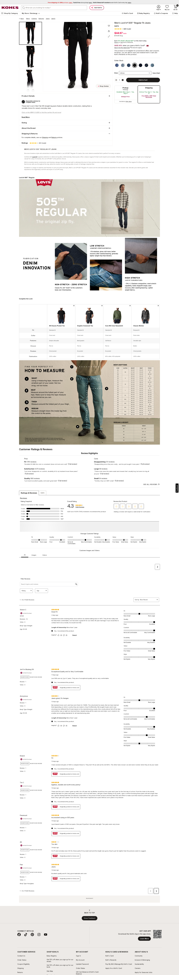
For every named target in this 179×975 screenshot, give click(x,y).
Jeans (48, 18)
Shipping (149, 88)
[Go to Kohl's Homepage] (10, 7)
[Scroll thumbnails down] (33, 90)
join (122, 42)
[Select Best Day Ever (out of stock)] (152, 65)
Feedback (177, 488)
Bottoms (41, 18)
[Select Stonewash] (116, 65)
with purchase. (60, 2)
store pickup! (82, 2)
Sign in (116, 42)
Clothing (34, 18)
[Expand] (109, 36)
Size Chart (156, 73)
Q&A (42, 493)
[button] (122, 29)
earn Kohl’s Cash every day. (112, 2)
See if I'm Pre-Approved (122, 47)
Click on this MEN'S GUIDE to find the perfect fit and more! (41, 112)
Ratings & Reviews (29, 493)
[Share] (109, 31)
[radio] (125, 94)
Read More (26, 117)
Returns (54, 137)
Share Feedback (89, 921)
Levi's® (34, 157)
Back (23, 18)
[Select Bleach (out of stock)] (122, 65)
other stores (129, 101)
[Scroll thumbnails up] (28, 90)
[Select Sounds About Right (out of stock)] (146, 65)
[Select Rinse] (140, 65)
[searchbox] (54, 7)
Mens (28, 18)
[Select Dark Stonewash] (128, 65)
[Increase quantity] (123, 80)
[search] (23, 7)
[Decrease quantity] (116, 80)
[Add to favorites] (109, 26)
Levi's (53, 18)
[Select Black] (134, 65)
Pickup (125, 88)
